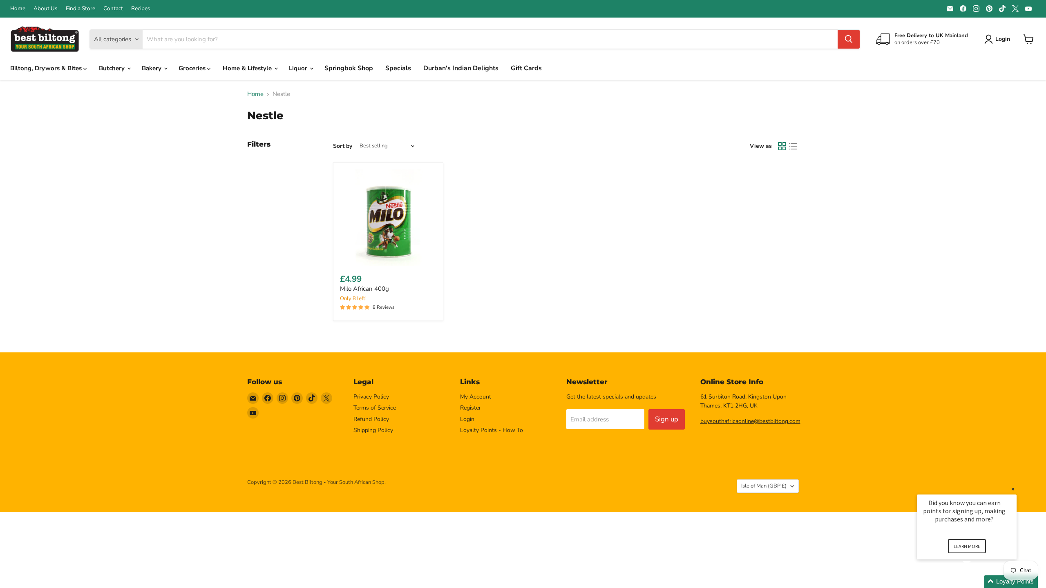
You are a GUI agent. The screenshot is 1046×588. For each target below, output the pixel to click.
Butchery (112, 68)
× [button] (1013, 489)
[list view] (793, 146)
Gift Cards (526, 68)
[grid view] (782, 146)
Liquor (299, 68)
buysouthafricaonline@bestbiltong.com (750, 421)
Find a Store (80, 8)
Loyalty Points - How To (491, 430)
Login (467, 419)
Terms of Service (374, 408)
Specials (398, 68)
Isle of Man (764, 486)
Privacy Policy (371, 397)
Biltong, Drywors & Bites (46, 68)
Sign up (666, 419)
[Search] (849, 39)
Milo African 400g (364, 289)
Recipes (140, 8)
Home (17, 8)
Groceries (193, 68)
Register (470, 408)
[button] (976, 581)
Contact (113, 8)
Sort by (342, 146)
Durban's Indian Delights (460, 68)
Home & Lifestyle (248, 68)
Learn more (967, 546)
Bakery (152, 68)
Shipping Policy (373, 430)
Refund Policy (371, 419)
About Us (46, 8)
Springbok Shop (348, 68)
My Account (475, 397)
